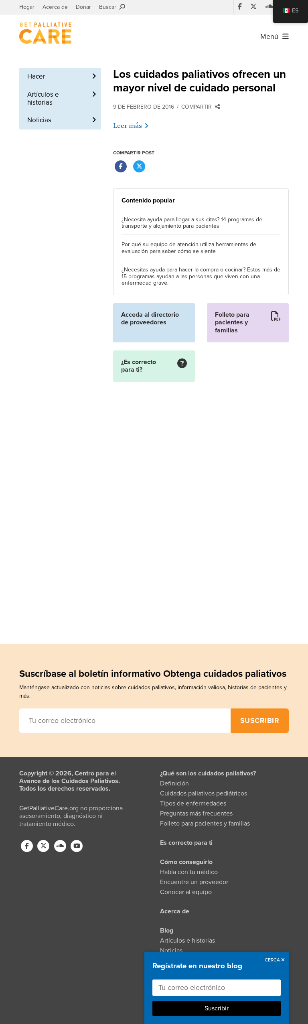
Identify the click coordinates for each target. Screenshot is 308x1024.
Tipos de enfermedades (193, 803)
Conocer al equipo (186, 892)
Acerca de (55, 7)
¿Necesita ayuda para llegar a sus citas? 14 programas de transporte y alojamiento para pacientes (192, 223)
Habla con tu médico (189, 872)
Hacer (36, 76)
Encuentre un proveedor (194, 882)
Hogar (26, 7)
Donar (83, 7)
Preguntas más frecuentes (196, 813)
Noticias (39, 120)
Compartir (198, 106)
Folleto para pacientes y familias (205, 824)
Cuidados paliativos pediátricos (203, 793)
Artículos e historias (43, 98)
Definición (174, 783)
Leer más (127, 125)
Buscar (109, 7)
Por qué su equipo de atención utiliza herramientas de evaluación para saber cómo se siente (189, 248)
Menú (271, 36)
